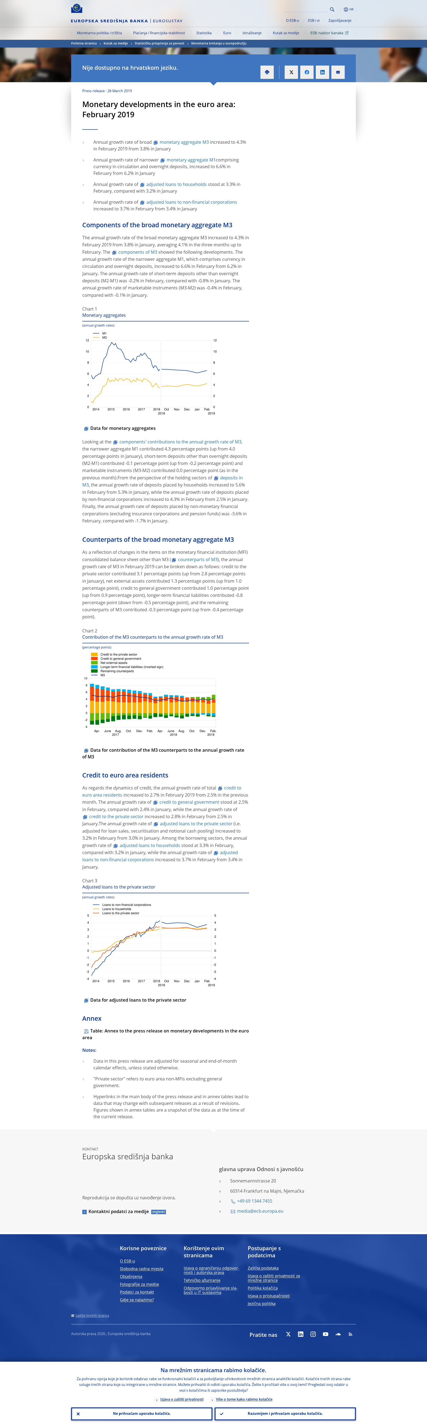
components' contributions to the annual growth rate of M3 (180, 442)
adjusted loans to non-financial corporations (191, 202)
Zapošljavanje (339, 21)
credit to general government (189, 802)
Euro (227, 33)
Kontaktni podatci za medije (119, 1212)
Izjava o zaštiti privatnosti (181, 1399)
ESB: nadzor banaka (326, 33)
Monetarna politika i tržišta (99, 33)
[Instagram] (313, 1334)
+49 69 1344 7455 (254, 1201)
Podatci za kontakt (137, 1292)
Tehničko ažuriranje (202, 1281)
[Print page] (267, 72)
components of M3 (137, 252)
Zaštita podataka (263, 1268)
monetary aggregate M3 (184, 142)
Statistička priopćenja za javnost (159, 43)
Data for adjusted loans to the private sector (138, 1000)
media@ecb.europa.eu (260, 1211)
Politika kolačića (263, 1288)
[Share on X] (291, 72)
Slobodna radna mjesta (141, 1269)
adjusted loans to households (176, 185)
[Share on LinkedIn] (322, 72)
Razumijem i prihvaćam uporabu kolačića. (285, 1414)
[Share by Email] (338, 72)
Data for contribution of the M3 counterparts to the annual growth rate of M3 (163, 753)
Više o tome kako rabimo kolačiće (244, 1399)
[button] (340, 9)
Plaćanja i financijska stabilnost (159, 33)
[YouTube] (325, 1334)
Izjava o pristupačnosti (269, 1296)
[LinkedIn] (300, 1334)
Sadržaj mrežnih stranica (92, 1315)
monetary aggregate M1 (191, 160)
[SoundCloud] (338, 1334)
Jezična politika (262, 1304)
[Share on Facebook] (307, 72)
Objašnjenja (131, 1277)
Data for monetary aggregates (123, 429)
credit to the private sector (116, 817)
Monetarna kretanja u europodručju (218, 43)
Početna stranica (84, 43)
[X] (288, 1334)
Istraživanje (252, 33)
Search (332, 9)
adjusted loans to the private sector (196, 824)
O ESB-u (292, 21)
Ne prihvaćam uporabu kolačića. (142, 1414)
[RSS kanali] (350, 1334)
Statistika (204, 33)
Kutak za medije (286, 33)
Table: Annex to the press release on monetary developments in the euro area (165, 1034)
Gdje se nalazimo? (137, 1300)
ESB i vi (314, 21)
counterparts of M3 (198, 560)
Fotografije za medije (139, 1285)
